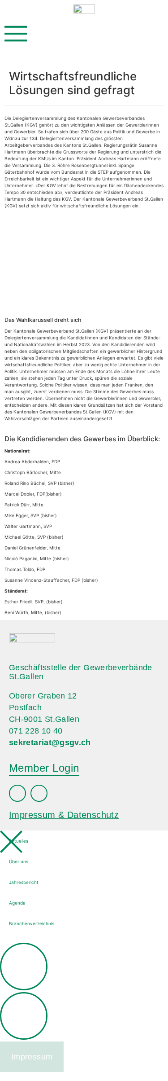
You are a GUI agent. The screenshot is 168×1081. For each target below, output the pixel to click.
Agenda (17, 902)
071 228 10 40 (36, 730)
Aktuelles (18, 841)
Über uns (18, 861)
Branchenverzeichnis (31, 923)
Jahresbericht (24, 882)
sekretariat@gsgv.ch (50, 742)
